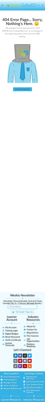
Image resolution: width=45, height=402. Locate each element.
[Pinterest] (20, 361)
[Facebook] (20, 356)
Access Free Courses (22, 89)
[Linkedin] (15, 356)
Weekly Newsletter (22, 295)
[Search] (39, 5)
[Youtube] (30, 361)
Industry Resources (33, 318)
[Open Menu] (2, 5)
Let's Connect (22, 349)
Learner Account (11, 318)
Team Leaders (11, 373)
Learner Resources (11, 400)
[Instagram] (25, 356)
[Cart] (42, 5)
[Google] (15, 361)
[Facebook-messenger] (25, 361)
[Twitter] (30, 356)
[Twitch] (20, 366)
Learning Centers (33, 373)
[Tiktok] (15, 366)
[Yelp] (25, 366)
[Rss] (30, 366)
